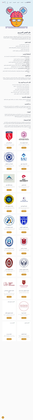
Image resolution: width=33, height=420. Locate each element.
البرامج (18, 2)
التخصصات (14, 2)
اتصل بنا (5, 2)
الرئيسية (26, 2)
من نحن (7, 2)
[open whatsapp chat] (3, 417)
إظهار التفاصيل (24, 147)
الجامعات (22, 2)
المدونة (10, 2)
